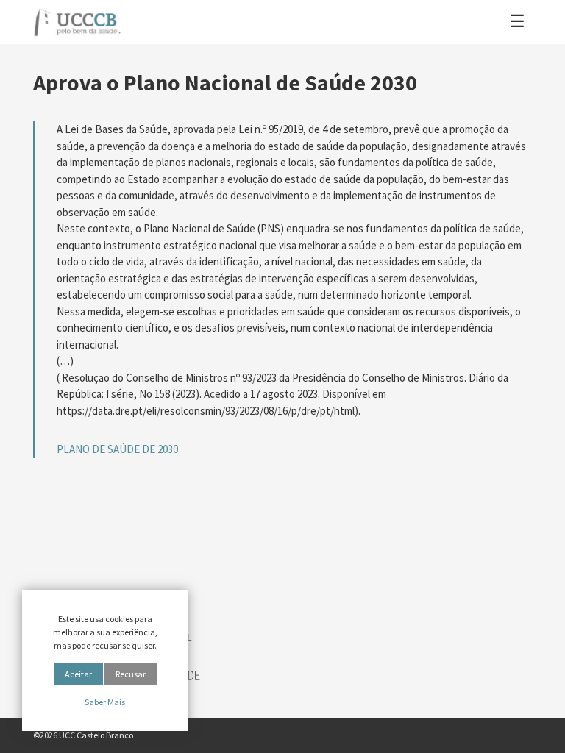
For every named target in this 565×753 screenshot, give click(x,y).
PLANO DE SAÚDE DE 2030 (117, 449)
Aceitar (78, 673)
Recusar (131, 673)
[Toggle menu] (517, 22)
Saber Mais (105, 701)
